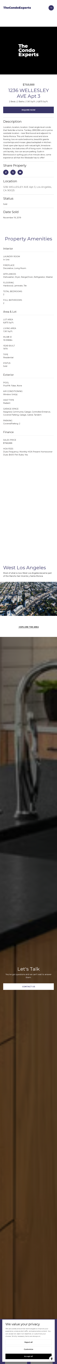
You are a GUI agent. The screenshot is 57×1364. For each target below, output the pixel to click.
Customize (28, 1349)
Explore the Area (29, 627)
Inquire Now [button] (28, 110)
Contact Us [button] (28, 986)
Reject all (29, 1342)
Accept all (28, 1356)
